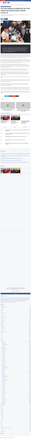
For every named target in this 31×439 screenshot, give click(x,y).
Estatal (5, 6)
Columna (2, 316)
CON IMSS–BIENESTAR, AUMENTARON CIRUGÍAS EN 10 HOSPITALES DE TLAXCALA (15, 136)
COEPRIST (2, 315)
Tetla (2, 387)
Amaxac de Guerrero (5, 344)
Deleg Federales (3, 321)
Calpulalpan (3, 352)
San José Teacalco (4, 375)
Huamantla (16, 299)
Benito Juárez (4, 351)
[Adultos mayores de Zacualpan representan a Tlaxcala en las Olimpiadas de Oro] (25, 176)
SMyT (1, 423)
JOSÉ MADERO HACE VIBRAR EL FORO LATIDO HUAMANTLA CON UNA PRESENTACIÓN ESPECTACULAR (17, 0)
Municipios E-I (2, 404)
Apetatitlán (3, 345)
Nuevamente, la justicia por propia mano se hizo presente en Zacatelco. (15, 139)
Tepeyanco (3, 386)
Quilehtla (3, 374)
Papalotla (3, 373)
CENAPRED (2, 309)
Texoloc (3, 390)
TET (1, 424)
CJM (1, 314)
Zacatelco (3, 401)
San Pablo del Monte (11, 300)
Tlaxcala (2, 426)
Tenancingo (3, 382)
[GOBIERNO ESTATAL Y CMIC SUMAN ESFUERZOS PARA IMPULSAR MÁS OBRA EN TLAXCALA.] (15, 232)
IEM (1, 337)
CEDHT (2, 308)
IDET (1, 336)
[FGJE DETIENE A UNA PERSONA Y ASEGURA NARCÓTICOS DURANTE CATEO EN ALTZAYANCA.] (25, 258)
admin (2, 99)
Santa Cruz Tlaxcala (4, 380)
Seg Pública (17, 300)
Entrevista (3, 409)
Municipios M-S (4, 365)
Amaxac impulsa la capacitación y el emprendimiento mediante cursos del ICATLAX (14, 122)
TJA (1, 425)
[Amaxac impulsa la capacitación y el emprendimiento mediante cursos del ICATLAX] (15, 117)
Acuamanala (3, 343)
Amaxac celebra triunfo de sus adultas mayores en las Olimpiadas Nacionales (5, 122)
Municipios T (3, 381)
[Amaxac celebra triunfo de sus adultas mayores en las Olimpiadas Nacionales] (5, 117)
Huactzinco (3, 359)
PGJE (2, 417)
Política (2, 300)
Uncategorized (3, 431)
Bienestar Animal (3, 306)
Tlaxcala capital (22, 300)
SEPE (1, 419)
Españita (3, 358)
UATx (1, 430)
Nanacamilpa (4, 368)
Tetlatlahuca (3, 389)
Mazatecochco (4, 366)
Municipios (21, 299)
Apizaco (3, 346)
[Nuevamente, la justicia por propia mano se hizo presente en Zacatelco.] (3, 140)
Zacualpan (3, 402)
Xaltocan (3, 396)
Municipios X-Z (3, 403)
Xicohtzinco (3, 397)
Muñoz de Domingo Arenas (5, 367)
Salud (10, 6)
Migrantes (2, 338)
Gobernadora (11, 299)
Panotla (3, 372)
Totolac (3, 395)
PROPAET (2, 410)
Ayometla (3, 350)
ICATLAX (2, 335)
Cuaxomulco (3, 357)
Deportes (2, 322)
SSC (2, 418)
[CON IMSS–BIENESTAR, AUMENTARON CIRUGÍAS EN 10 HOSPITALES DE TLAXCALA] (3, 137)
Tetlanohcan (3, 388)
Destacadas (2, 6)
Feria (1, 330)
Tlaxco (3, 394)
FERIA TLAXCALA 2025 (4, 331)
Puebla (2, 411)
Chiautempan (4, 353)
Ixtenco (3, 364)
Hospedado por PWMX (11, 437)
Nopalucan (26, 299)
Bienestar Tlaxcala (3, 307)
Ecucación (2, 324)
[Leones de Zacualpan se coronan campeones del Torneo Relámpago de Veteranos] (5, 232)
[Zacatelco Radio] (6, 3)
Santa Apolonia (4, 379)
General (7, 6)
